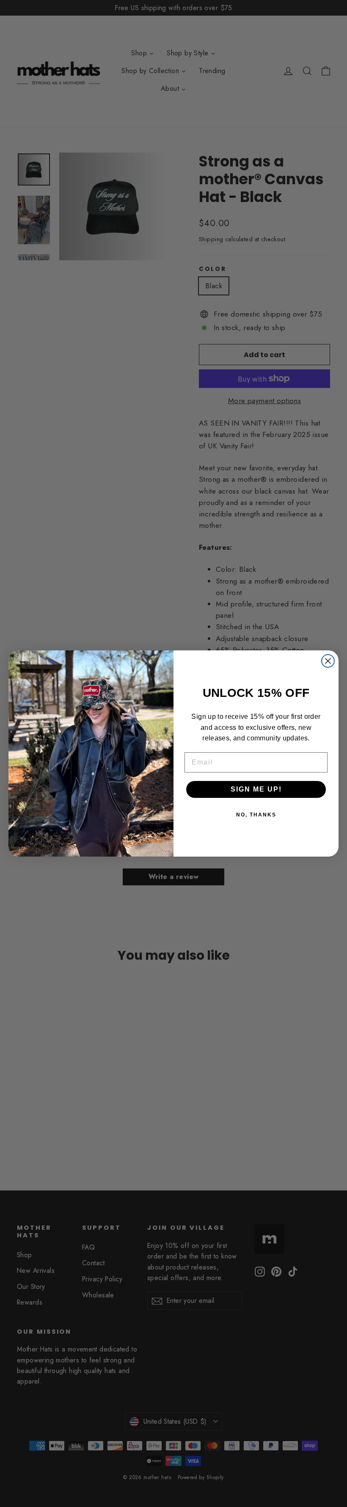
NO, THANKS (256, 815)
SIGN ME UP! (256, 789)
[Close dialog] (328, 661)
